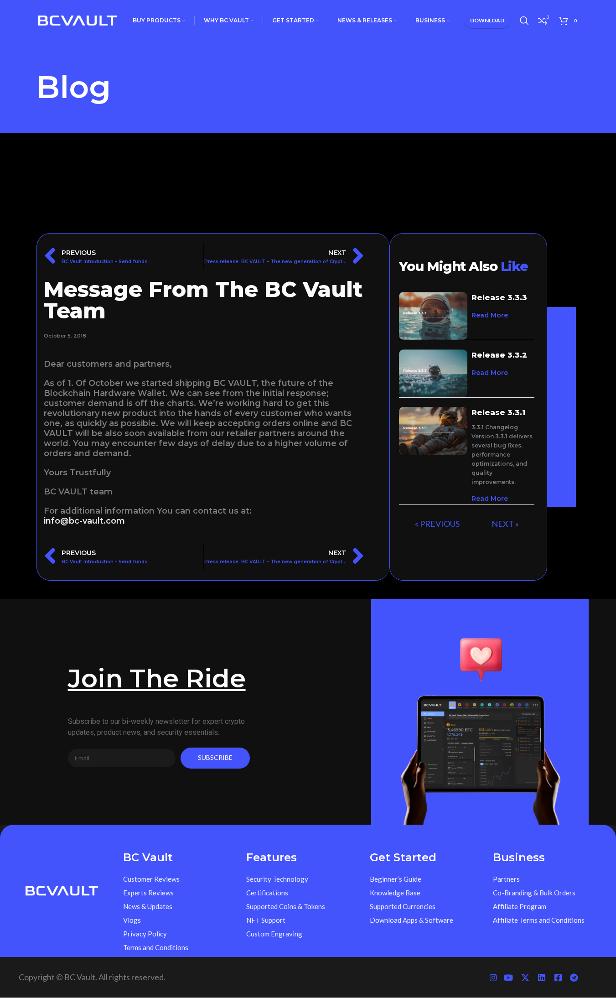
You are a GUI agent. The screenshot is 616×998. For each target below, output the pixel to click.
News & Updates (147, 906)
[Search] (524, 20)
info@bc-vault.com (84, 521)
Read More (489, 315)
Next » (505, 524)
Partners (506, 879)
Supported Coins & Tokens (285, 906)
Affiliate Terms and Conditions (539, 920)
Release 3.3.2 (499, 355)
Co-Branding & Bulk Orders (534, 893)
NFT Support (265, 920)
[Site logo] (77, 20)
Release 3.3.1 (498, 412)
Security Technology (277, 879)
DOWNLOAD (487, 20)
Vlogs (132, 920)
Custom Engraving (274, 934)
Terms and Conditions (155, 947)
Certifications (267, 893)
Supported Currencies (402, 906)
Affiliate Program (519, 906)
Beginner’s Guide (395, 879)
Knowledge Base (395, 893)
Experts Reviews (148, 893)
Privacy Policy (145, 934)
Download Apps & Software (411, 920)
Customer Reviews (151, 879)
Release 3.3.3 (499, 297)
